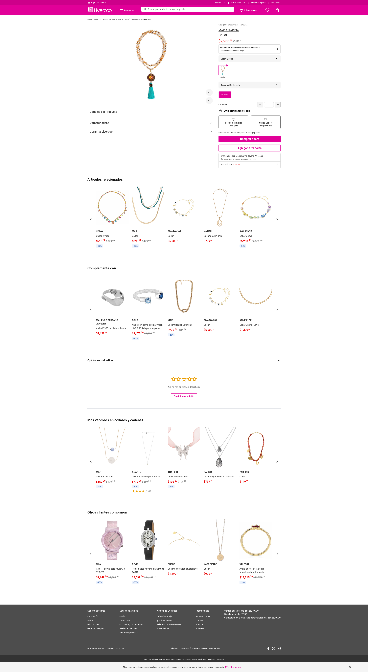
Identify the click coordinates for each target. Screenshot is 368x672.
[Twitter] (273, 648)
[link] (112, 217)
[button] (90, 219)
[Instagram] (279, 648)
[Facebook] (268, 648)
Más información (233, 667)
